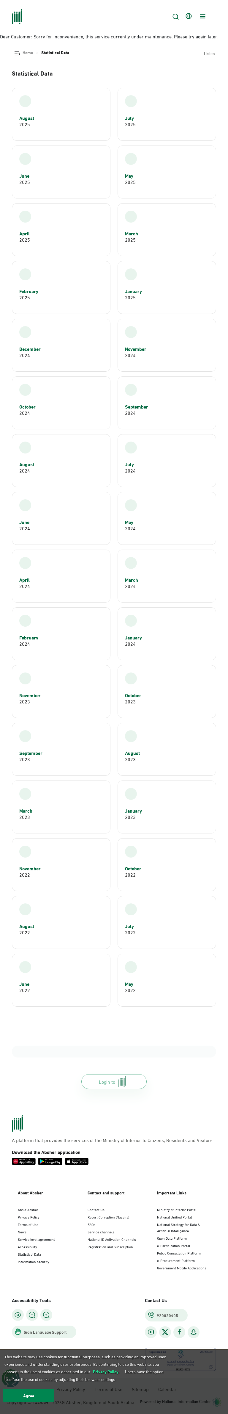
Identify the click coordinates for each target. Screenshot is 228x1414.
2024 (24, 355)
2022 (24, 874)
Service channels (101, 1231)
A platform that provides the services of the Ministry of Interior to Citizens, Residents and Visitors (112, 1140)
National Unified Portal (174, 1216)
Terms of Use (28, 1224)
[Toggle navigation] (202, 16)
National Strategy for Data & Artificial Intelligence (178, 1227)
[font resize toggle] (32, 1314)
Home (28, 52)
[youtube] (150, 1332)
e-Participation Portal (173, 1245)
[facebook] (179, 1332)
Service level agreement (36, 1239)
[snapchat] (193, 1332)
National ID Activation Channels (112, 1239)
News (22, 1231)
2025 (24, 124)
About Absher (28, 1209)
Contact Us (96, 1209)
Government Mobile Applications (181, 1267)
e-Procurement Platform (176, 1260)
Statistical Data (29, 1254)
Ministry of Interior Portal (176, 1209)
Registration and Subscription (110, 1246)
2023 (24, 701)
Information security (33, 1261)
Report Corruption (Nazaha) (108, 1216)
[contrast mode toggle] (17, 1314)
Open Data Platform (172, 1238)
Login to (107, 1081)
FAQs (91, 1224)
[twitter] (165, 1332)
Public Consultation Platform (179, 1252)
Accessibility (27, 1246)
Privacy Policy (28, 1216)
